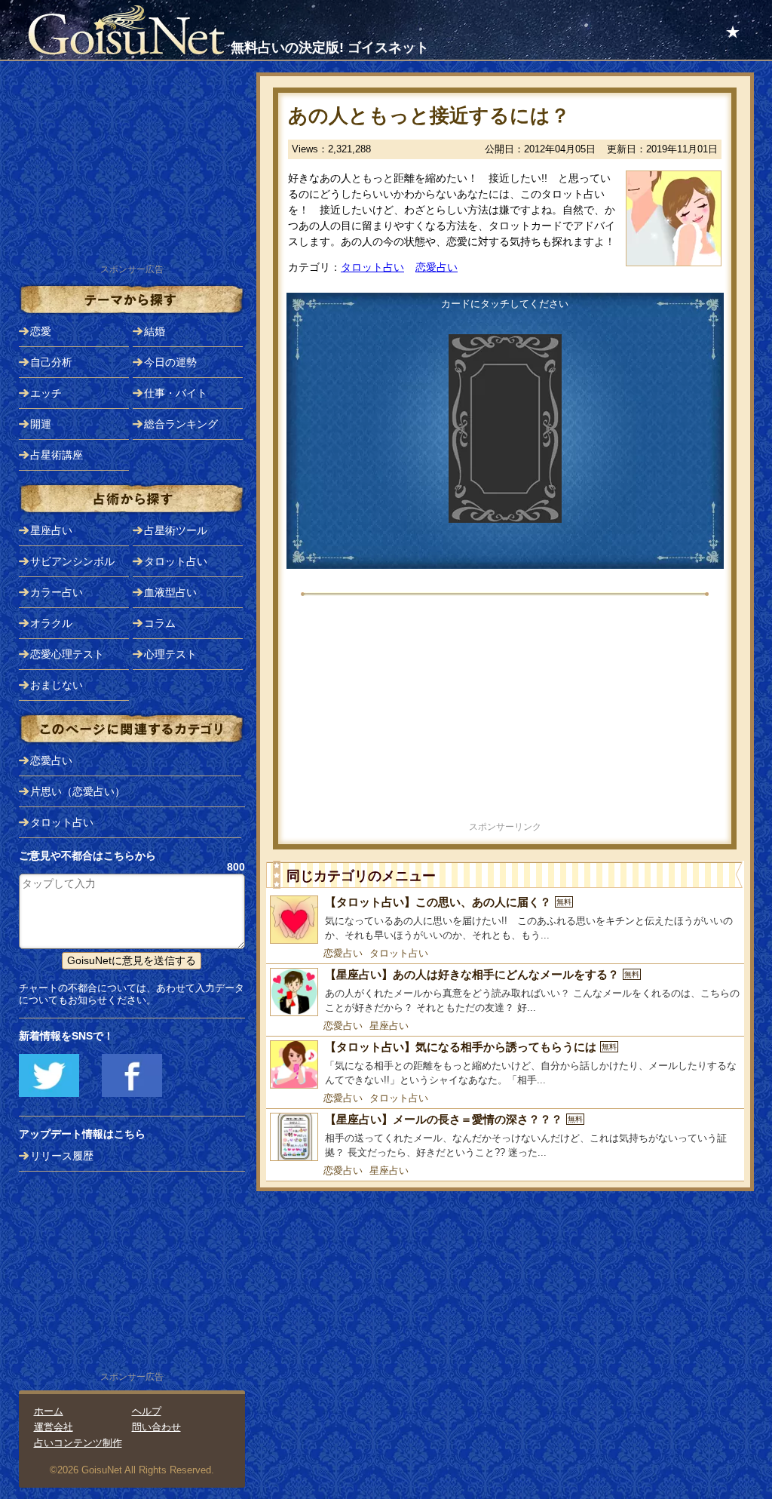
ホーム (48, 1411)
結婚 (154, 331)
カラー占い (56, 592)
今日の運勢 (170, 362)
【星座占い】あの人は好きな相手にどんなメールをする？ (482, 974)
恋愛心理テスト (67, 654)
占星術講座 (56, 455)
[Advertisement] (505, 713)
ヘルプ (146, 1411)
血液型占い (170, 592)
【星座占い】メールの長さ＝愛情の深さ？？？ (454, 1119)
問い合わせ (156, 1427)
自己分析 (51, 362)
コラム (160, 623)
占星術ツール (175, 530)
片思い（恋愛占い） (77, 791)
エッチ (46, 393)
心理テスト (170, 654)
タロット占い (372, 267)
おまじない (56, 685)
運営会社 (53, 1427)
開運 (40, 424)
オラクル (51, 623)
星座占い (389, 1025)
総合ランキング (181, 424)
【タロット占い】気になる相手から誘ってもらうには (471, 1046)
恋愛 (40, 331)
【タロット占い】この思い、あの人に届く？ (448, 901)
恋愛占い (436, 267)
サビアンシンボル (72, 561)
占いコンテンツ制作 (78, 1442)
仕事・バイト (175, 393)
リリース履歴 (61, 1156)
